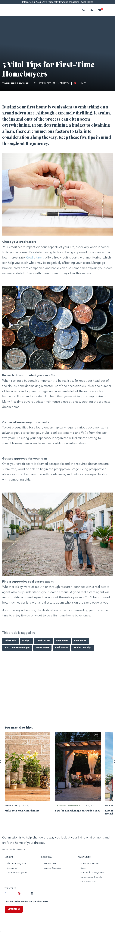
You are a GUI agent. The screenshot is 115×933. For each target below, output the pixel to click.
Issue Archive (50, 863)
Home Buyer (42, 648)
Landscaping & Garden (92, 877)
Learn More (14, 909)
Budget (26, 641)
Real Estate (61, 648)
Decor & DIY (11, 806)
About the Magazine (17, 863)
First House (80, 641)
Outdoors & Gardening (67, 806)
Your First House (15, 83)
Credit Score (43, 641)
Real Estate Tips (82, 648)
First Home (62, 641)
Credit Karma (35, 257)
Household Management (92, 872)
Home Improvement (90, 863)
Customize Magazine (17, 872)
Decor (83, 868)
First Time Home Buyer (17, 648)
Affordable (10, 641)
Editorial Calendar (52, 868)
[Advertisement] (57, 694)
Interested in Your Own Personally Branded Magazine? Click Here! (57, 2)
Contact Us (12, 868)
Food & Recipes (88, 881)
